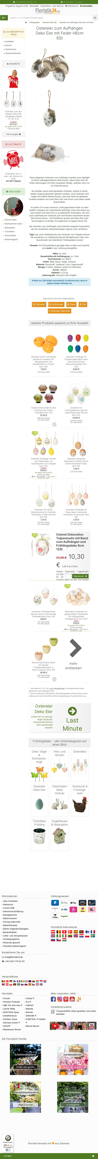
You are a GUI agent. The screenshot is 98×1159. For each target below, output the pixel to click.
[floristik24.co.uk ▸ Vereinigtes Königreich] (53, 936)
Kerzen (8, 45)
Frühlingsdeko (34, 22)
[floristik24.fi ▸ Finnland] (87, 932)
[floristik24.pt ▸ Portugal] (81, 932)
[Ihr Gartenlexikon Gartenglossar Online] (72, 1097)
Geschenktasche (13, 53)
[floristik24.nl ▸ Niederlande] (81, 936)
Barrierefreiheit (10, 932)
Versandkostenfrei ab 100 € (26, 2)
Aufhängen (57, 304)
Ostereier (40, 304)
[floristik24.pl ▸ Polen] (87, 936)
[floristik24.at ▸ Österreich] (53, 932)
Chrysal (6, 998)
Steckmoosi (10, 49)
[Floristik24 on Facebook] (54, 999)
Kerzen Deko (10, 220)
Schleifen (9, 41)
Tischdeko (9, 231)
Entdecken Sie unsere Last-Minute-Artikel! (13, 177)
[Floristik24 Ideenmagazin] (79, 999)
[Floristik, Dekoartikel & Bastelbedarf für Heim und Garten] (49, 11)
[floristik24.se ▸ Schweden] (93, 936)
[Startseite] (26, 22)
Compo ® (30, 998)
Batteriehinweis (10, 925)
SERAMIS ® (31, 1016)
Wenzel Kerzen (32, 1026)
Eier (84, 304)
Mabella (29, 1009)
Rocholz (29, 1012)
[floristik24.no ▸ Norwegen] (76, 936)
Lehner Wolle (9, 1009)
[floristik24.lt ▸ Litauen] (70, 936)
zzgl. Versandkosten (57, 688)
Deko (72, 304)
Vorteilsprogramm (11, 939)
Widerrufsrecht (10, 918)
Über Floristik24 (10, 901)
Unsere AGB (8, 908)
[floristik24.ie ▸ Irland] (59, 936)
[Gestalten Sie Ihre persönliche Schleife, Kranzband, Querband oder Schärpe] (25, 1059)
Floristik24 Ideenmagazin (14, 946)
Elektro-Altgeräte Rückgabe (15, 929)
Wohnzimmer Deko (13, 224)
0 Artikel (7, 1156)
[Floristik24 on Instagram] (60, 999)
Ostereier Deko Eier (49, 22)
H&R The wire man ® (12, 1005)
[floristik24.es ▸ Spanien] (76, 932)
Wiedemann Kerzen (12, 1029)
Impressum (8, 904)
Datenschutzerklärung (13, 911)
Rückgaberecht (10, 915)
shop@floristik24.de (13, 957)
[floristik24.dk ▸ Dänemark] (70, 932)
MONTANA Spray (11, 1012)
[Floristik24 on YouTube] (72, 999)
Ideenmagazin (11, 239)
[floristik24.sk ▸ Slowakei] (53, 940)
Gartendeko (10, 235)
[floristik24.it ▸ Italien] (64, 936)
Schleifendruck (10, 1016)
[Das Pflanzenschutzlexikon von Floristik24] (25, 1097)
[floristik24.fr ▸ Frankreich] (93, 932)
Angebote (14, 64)
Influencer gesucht (11, 942)
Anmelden (87, 6)
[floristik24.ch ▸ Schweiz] (64, 932)
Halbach (29, 1005)
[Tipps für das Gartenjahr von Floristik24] (72, 1059)
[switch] (8, 1149)
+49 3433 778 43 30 (14, 961)
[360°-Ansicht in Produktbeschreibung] (54, 424)
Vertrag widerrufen (11, 922)
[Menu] (4, 17)
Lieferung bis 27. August (73, 2)
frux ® (28, 1002)
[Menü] (12, 1135)
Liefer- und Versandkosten (15, 936)
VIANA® (6, 1026)
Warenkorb (72, 6)
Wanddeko (9, 227)
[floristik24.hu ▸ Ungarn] (64, 940)
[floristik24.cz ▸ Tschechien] (59, 940)
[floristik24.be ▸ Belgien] (59, 932)
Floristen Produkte (11, 1002)
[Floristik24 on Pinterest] (66, 999)
